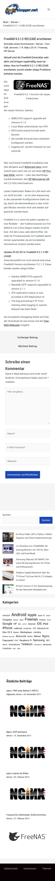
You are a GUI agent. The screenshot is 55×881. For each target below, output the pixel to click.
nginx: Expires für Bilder (17, 773)
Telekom (27, 644)
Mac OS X (7, 632)
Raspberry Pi (26, 640)
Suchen (6, 514)
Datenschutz (11, 868)
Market (16, 632)
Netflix (30, 636)
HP (5, 51)
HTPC (24, 624)
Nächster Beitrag (27, 346)
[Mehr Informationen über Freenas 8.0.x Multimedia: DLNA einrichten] (27, 836)
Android (18, 615)
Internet (31, 624)
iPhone (7, 628)
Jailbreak (18, 628)
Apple (32, 615)
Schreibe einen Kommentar (19, 43)
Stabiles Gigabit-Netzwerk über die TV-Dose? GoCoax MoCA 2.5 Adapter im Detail (34, 576)
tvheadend (37, 645)
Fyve (49, 620)
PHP (16, 640)
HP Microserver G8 (38, 179)
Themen (46, 868)
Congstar (7, 619)
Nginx (45, 636)
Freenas (43, 47)
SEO (48, 640)
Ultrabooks (47, 644)
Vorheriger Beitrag (27, 337)
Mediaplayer (26, 632)
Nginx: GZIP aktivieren (16, 731)
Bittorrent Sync (33, 166)
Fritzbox (42, 620)
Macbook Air (43, 628)
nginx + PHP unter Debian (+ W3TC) (22, 690)
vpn (14, 649)
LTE (34, 628)
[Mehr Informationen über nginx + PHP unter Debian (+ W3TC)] (27, 710)
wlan (18, 649)
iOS (39, 623)
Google (7, 623)
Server (39, 43)
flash (21, 620)
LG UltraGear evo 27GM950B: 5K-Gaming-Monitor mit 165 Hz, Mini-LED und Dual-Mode (32, 550)
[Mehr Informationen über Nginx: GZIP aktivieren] (27, 751)
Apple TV (41, 615)
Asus (48, 615)
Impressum (30, 868)
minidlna (37, 632)
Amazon (6, 615)
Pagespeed (7, 640)
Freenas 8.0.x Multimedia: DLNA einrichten (26, 814)
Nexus (37, 636)
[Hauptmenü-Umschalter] (48, 9)
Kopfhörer (27, 628)
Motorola (21, 636)
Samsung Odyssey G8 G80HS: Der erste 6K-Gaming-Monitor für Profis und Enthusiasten (33, 563)
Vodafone (6, 648)
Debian (15, 620)
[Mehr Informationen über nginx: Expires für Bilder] (27, 792)
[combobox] (20, 520)
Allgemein (10, 694)
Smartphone (14, 644)
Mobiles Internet (8, 636)
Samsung (39, 640)
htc (19, 624)
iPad (45, 623)
